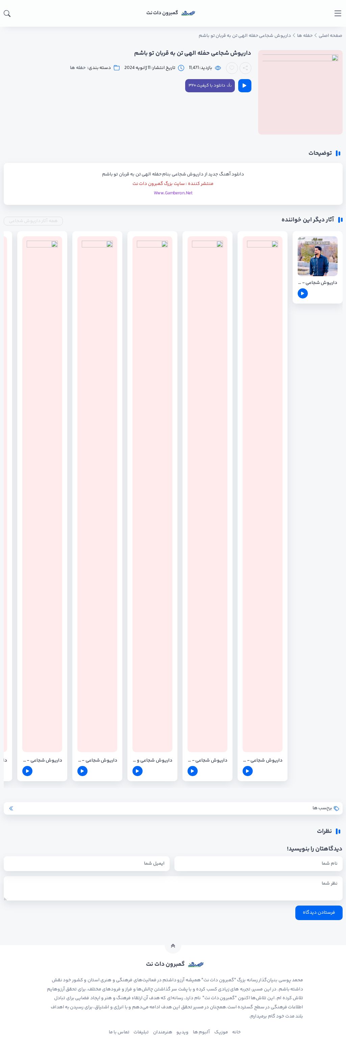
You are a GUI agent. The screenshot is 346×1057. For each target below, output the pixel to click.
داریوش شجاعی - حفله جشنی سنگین (207, 760)
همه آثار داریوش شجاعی (33, 221)
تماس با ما (119, 1032)
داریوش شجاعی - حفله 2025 (318, 283)
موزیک (221, 1032)
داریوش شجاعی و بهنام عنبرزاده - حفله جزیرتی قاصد (152, 760)
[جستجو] (7, 13)
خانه (236, 1032)
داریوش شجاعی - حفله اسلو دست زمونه (97, 760)
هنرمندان (162, 1032)
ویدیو (182, 1032)
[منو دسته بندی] (338, 13)
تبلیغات (141, 1032)
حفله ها (77, 68)
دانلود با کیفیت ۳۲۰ (207, 85)
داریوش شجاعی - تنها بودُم (42, 760)
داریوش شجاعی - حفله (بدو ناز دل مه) (262, 760)
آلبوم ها (201, 1032)
